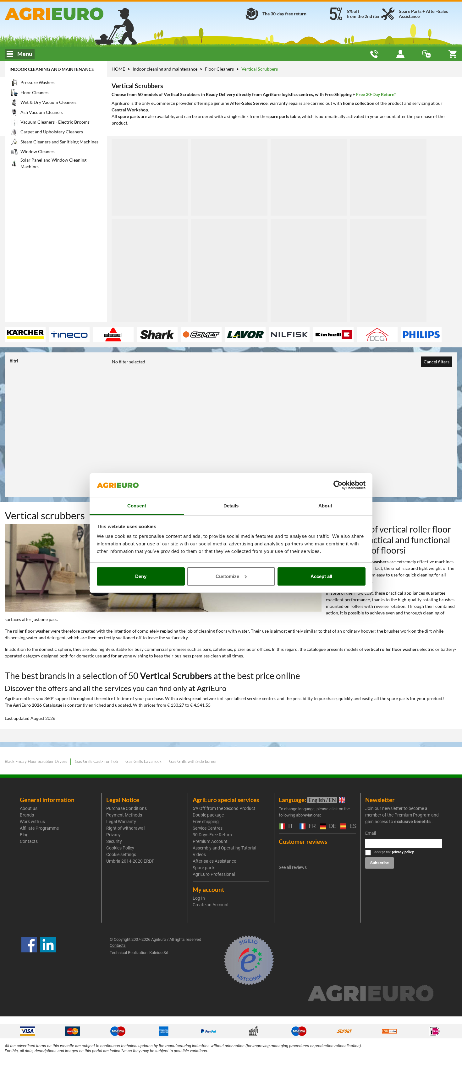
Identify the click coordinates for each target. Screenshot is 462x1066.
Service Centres (208, 828)
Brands (27, 814)
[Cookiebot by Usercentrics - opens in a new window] (338, 485)
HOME (118, 69)
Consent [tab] (136, 505)
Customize (227, 576)
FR (311, 826)
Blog (24, 834)
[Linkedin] (48, 960)
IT (290, 826)
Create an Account (211, 904)
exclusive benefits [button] (412, 821)
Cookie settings (121, 854)
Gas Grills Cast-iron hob (96, 761)
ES (352, 826)
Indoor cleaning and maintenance (51, 69)
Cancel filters (436, 361)
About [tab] (325, 505)
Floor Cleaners (220, 69)
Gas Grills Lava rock (143, 761)
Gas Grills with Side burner (193, 761)
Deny (140, 576)
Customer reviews (303, 841)
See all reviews (293, 867)
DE (331, 826)
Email (370, 833)
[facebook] (29, 960)
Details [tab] (231, 505)
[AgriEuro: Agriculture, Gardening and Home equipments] (77, 14)
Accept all (321, 576)
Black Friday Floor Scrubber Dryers (36, 761)
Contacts (29, 841)
